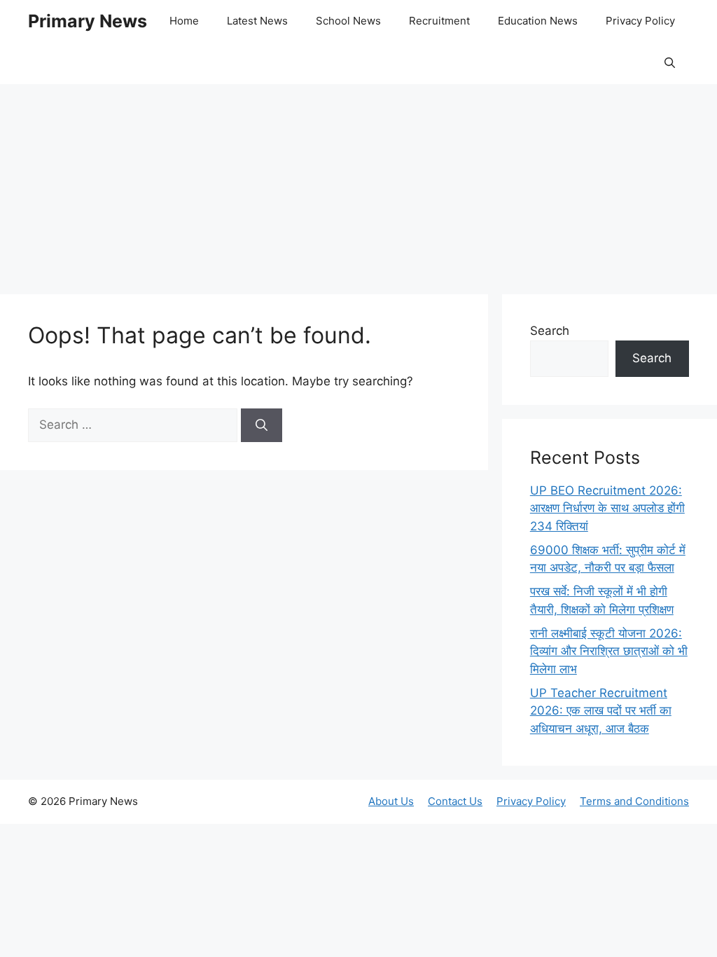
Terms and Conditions (634, 801)
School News (348, 20)
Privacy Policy (640, 20)
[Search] (261, 425)
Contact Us (455, 801)
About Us (391, 801)
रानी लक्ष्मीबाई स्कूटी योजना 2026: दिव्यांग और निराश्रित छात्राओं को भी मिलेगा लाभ (609, 651)
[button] (669, 63)
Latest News (257, 20)
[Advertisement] (358, 182)
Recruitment (439, 20)
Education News (538, 20)
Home (184, 20)
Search (549, 331)
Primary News (87, 21)
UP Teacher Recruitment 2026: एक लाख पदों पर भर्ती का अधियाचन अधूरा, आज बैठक (600, 711)
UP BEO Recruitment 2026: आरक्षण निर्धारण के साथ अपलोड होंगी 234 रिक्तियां (607, 508)
